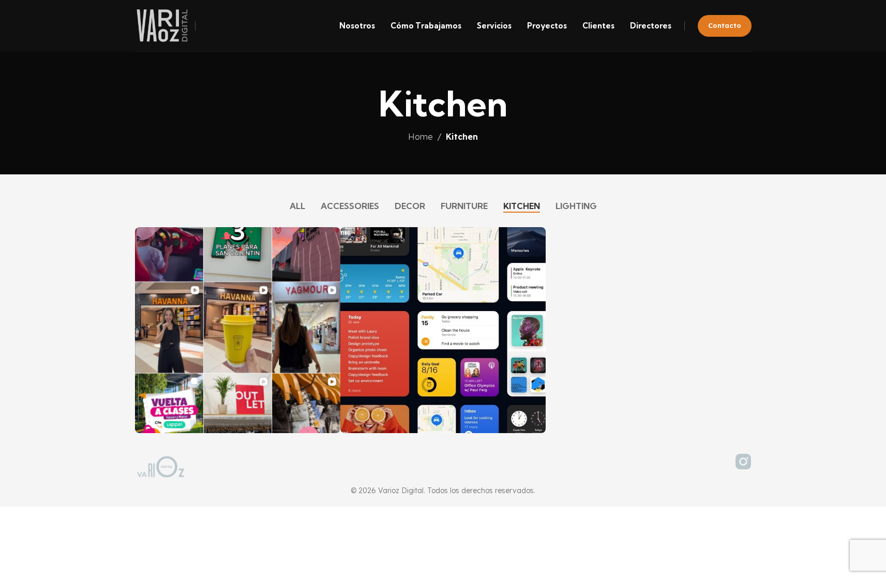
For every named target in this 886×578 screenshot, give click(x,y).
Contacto (724, 25)
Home (420, 136)
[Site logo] (162, 25)
